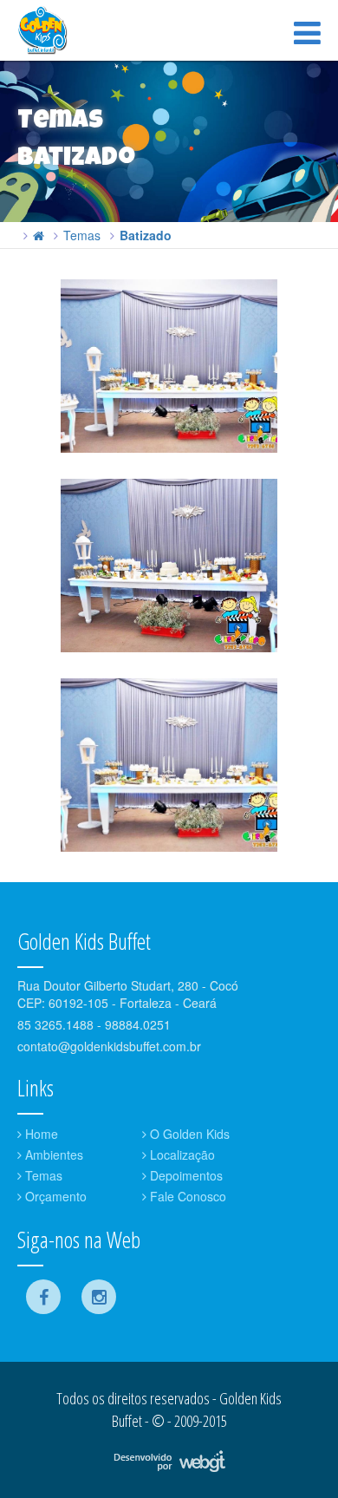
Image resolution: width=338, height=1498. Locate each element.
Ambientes (52, 1154)
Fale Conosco (186, 1196)
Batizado (146, 235)
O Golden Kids (188, 1133)
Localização (180, 1154)
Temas (82, 235)
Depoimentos (184, 1175)
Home (40, 1133)
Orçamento (54, 1196)
